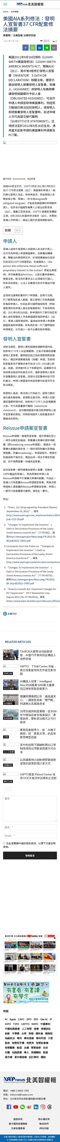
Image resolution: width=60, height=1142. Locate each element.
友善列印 (12, 613)
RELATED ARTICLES (18, 642)
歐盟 (19, 1047)
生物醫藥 (8, 703)
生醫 (7, 1052)
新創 (7, 1042)
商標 (31, 1033)
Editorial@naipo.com (21, 1094)
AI (6, 1019)
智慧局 (30, 1042)
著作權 (8, 1057)
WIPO (35, 1023)
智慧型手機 (18, 1042)
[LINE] (47, 48)
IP (51, 1019)
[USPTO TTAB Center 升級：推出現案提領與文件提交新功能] (10, 669)
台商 (24, 1033)
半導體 (15, 1033)
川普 (50, 1038)
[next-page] (10, 789)
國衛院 (49, 1033)
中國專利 (45, 1023)
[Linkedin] (40, 48)
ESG (36, 1019)
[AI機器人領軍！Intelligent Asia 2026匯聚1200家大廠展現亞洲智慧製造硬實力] (10, 684)
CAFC (21, 1019)
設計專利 (34, 1057)
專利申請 (41, 1038)
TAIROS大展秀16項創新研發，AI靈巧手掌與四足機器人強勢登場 (38, 655)
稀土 (26, 1052)
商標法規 (8, 673)
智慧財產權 (42, 1042)
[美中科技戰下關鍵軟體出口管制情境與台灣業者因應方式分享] (10, 748)
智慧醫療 (10, 1047)
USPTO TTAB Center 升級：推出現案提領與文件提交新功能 (38, 670)
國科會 (39, 1033)
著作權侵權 (20, 1057)
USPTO (25, 1023)
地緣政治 (10, 1038)
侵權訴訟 (8, 765)
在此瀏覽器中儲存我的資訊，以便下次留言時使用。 (29, 845)
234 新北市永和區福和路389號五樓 (28, 1098)
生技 (45, 1047)
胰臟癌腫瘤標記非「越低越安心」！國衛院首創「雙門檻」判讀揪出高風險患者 (38, 700)
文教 (6, 736)
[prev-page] (5, 789)
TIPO (16, 1023)
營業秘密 (36, 1047)
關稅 (43, 1057)
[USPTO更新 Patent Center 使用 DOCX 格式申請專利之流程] (10, 777)
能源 (45, 1052)
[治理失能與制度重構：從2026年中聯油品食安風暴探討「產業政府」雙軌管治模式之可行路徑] (10, 714)
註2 (28, 190)
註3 (7, 211)
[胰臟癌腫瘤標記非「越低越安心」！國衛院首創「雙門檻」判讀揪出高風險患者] (10, 699)
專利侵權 (29, 1038)
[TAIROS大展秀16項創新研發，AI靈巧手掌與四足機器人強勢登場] (10, 655)
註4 (44, 215)
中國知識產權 (12, 1028)
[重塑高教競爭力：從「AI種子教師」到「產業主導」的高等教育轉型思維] (10, 733)
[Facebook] (25, 48)
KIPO (8, 1023)
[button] (5, 4)
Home (5, 11)
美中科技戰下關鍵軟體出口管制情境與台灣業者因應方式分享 (38, 748)
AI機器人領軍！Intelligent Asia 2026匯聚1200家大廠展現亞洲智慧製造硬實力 (37, 685)
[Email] (54, 48)
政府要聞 (8, 718)
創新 (7, 1033)
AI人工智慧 (9, 658)
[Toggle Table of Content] (15, 230)
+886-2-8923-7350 (19, 1090)
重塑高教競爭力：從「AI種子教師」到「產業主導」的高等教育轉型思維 (38, 733)
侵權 (36, 1028)
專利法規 (8, 781)
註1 (13, 71)
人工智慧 (27, 1028)
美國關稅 (36, 1052)
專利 (19, 1038)
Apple (13, 1019)
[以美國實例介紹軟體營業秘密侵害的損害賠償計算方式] (10, 762)
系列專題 (14, 11)
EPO (29, 1019)
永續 (26, 1047)
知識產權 (17, 1052)
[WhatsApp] (33, 48)
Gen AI (44, 1019)
